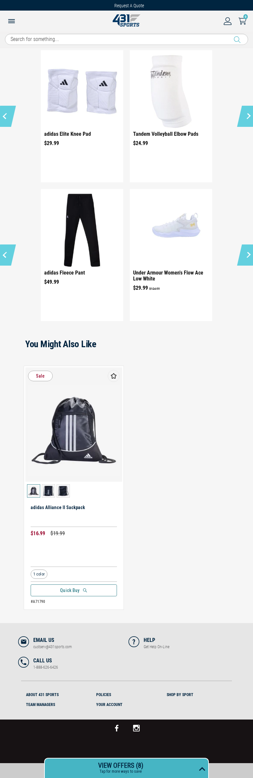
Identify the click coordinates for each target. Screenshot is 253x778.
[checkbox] (114, 376)
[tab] (56, 694)
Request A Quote (129, 5)
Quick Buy (69, 590)
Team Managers (40, 704)
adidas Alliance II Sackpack (58, 507)
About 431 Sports (42, 694)
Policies (103, 694)
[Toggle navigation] (11, 21)
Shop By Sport (180, 694)
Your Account (109, 704)
